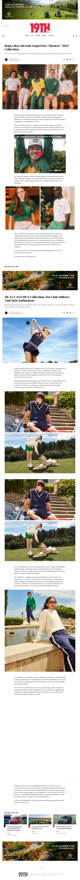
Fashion (38, 35)
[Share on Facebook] (63, 59)
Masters (19, 122)
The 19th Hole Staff (16, 312)
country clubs (28, 792)
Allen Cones (35, 833)
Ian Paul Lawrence (12, 835)
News (26, 35)
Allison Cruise (14, 58)
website (50, 250)
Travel (44, 35)
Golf (32, 35)
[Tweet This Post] (67, 59)
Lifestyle (50, 35)
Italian (35, 381)
